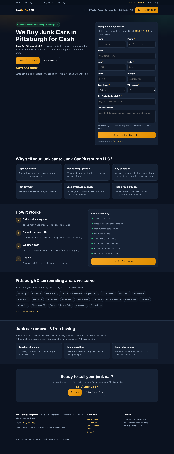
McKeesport (23, 299)
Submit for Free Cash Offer (126, 135)
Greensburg (96, 305)
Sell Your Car (111, 10)
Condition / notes (105, 108)
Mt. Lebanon (67, 299)
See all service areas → (27, 311)
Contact (90, 432)
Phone (131, 39)
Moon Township (113, 299)
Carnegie (145, 299)
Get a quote (92, 423)
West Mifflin (130, 299)
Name (101, 39)
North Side (36, 293)
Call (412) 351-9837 (137, 2)
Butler (53, 305)
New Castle (81, 305)
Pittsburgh (22, 293)
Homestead (139, 293)
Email (100, 50)
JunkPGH (25, 10)
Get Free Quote (50, 60)
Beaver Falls (65, 305)
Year (100, 62)
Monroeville (52, 299)
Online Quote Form (94, 392)
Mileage (131, 73)
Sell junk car (92, 420)
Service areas (93, 426)
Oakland (64, 293)
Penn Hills (37, 299)
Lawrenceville (107, 293)
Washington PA (38, 305)
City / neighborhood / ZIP (110, 96)
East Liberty (124, 293)
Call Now (74, 392)
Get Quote (123, 10)
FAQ (131, 10)
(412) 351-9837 (27, 68)
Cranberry (97, 299)
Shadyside (77, 293)
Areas (100, 10)
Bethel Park (83, 299)
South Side (51, 293)
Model (101, 73)
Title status (133, 85)
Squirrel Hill (91, 293)
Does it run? (104, 85)
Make (130, 62)
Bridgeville (22, 305)
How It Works (90, 10)
